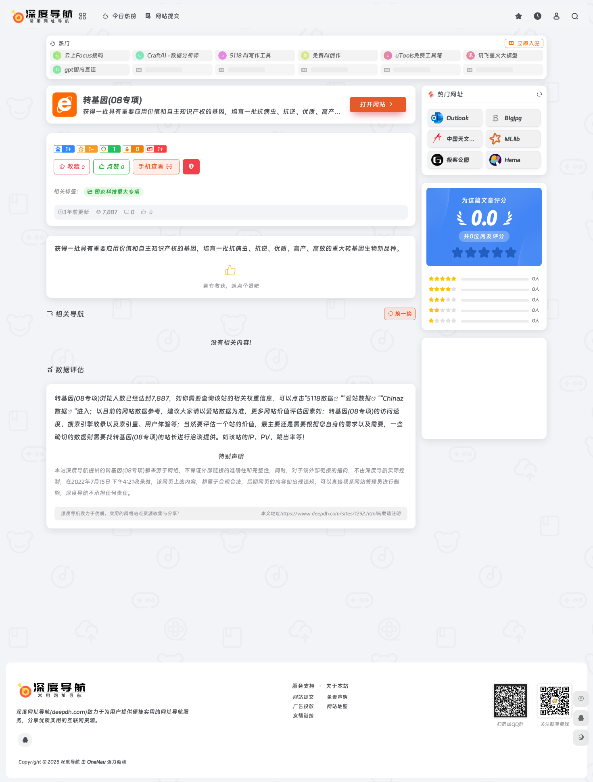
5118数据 (320, 398)
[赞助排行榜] (581, 699)
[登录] (556, 16)
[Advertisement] (231, 591)
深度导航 (70, 762)
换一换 (403, 313)
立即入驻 (528, 43)
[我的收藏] (518, 16)
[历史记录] (537, 16)
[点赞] (231, 269)
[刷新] (539, 94)
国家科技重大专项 (117, 192)
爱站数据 (358, 398)
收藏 (76, 166)
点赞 (115, 166)
